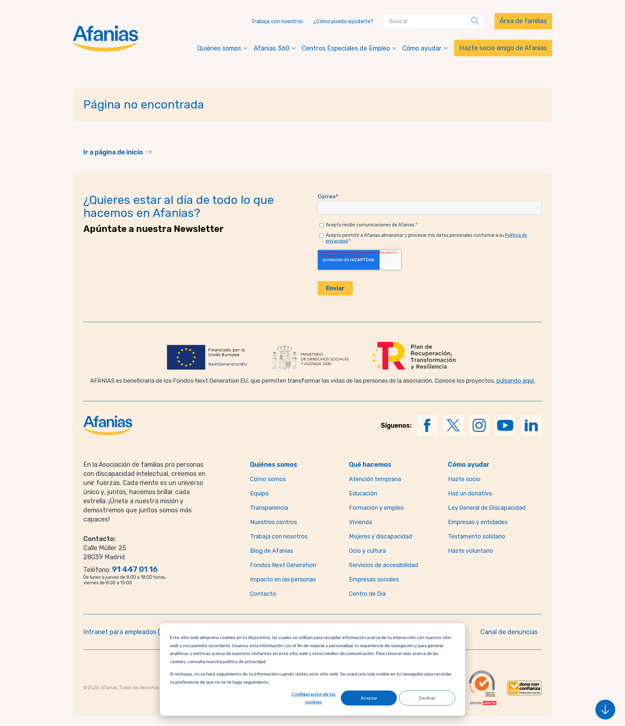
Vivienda (360, 522)
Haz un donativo (470, 493)
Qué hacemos (370, 464)
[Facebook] (427, 425)
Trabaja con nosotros (277, 21)
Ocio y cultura (367, 550)
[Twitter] (453, 425)
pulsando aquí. (515, 380)
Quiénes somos (219, 48)
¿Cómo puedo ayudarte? (343, 21)
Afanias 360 (271, 48)
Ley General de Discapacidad (487, 507)
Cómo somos (268, 479)
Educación (363, 493)
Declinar (427, 698)
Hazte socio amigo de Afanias (503, 48)
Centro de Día (367, 593)
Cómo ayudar (422, 48)
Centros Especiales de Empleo (346, 48)
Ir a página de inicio (113, 152)
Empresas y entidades (477, 522)
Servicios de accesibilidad (383, 565)
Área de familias (523, 21)
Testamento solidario (476, 536)
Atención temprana (375, 479)
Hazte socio (464, 479)
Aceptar (369, 698)
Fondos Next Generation (283, 565)
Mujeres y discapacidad (380, 536)
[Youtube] (505, 425)
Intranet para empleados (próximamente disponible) (159, 632)
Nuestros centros (273, 522)
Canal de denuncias (509, 632)
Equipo (259, 493)
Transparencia (269, 507)
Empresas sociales (374, 579)
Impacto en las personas (283, 579)
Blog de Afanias (271, 550)
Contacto (263, 593)
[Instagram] (479, 425)
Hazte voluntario (470, 550)
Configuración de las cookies (314, 698)
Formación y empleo (376, 507)
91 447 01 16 (135, 569)
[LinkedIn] (531, 425)
